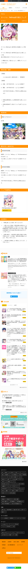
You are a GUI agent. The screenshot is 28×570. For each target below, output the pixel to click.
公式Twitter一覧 (4, 534)
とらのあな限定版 (13, 474)
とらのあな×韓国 (14, 479)
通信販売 (6, 474)
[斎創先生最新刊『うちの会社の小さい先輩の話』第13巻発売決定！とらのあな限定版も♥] (4, 373)
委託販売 (4, 541)
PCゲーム (21, 479)
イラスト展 (10, 477)
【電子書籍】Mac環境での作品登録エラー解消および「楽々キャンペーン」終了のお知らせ (14, 395)
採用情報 (23, 541)
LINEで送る (18, 567)
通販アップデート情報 (10, 490)
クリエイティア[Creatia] (6, 526)
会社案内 (9, 541)
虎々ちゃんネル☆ (20, 532)
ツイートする (11, 567)
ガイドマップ (20, 544)
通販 (9, 0)
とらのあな (2, 0)
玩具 (16, 472)
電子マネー (24, 509)
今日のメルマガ (21, 488)
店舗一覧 (3, 509)
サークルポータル (18, 518)
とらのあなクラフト (5, 524)
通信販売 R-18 (9, 499)
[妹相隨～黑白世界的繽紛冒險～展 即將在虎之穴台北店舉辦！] (4, 316)
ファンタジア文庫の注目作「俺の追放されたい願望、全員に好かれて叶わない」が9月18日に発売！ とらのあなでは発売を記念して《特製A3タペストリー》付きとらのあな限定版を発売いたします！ (16, 331)
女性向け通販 (16, 499)
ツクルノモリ (9, 486)
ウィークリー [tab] (10, 305)
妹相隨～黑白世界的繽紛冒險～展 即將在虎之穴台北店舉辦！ (16, 315)
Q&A (24, 518)
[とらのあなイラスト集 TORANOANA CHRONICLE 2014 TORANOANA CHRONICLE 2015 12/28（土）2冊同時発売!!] (4, 259)
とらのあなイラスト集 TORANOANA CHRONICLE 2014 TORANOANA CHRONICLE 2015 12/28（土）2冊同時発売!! (17, 260)
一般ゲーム (4, 481)
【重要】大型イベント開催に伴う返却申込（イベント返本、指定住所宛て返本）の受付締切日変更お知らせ (14, 407)
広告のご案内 (16, 541)
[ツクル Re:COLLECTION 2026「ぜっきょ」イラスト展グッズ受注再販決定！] (4, 341)
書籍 (6, 472)
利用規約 (4, 544)
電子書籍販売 (12, 501)
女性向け (10, 7)
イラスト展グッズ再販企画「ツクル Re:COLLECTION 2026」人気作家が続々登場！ (16, 322)
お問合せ (4, 548)
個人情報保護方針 (11, 544)
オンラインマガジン (11, 532)
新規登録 (11, 518)
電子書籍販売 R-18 (20, 501)
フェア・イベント (22, 472)
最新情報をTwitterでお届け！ (14, 293)
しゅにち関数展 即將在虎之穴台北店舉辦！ (16, 379)
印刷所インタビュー (19, 490)
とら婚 (18, 0)
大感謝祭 (3, 486)
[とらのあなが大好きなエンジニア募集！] (14, 458)
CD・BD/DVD (11, 472)
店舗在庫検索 (9, 509)
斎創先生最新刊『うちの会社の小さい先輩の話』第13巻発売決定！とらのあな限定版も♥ (16, 373)
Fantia (3, 490)
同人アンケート (16, 486)
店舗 (11, 0)
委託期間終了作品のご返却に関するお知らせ (12, 400)
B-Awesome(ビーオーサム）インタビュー (9, 488)
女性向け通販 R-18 (5, 501)
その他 (19, 474)
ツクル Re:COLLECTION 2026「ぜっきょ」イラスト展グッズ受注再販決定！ (16, 340)
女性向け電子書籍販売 (6, 503)
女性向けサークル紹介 (6, 479)
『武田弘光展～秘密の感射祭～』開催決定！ (16, 366)
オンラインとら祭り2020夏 (19, 483)
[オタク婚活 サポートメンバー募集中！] (14, 445)
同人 (2, 472)
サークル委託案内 (5, 518)
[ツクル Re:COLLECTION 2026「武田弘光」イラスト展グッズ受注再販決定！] (4, 310)
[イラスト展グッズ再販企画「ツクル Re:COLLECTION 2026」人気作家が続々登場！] (4, 323)
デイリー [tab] (4, 305)
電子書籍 (24, 474)
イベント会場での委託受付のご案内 (15, 359)
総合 (3, 7)
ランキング (17, 7)
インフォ (6, 0)
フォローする (14, 296)
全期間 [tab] (15, 305)
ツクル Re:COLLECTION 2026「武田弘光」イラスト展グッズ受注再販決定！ (16, 309)
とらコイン (14, 0)
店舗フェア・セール (17, 477)
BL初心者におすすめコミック (7, 483)
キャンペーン (4, 477)
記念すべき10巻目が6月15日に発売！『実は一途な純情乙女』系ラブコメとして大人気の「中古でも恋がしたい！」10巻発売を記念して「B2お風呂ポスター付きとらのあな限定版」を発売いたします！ (17, 278)
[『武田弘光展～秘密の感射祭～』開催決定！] (4, 367)
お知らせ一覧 (4, 532)
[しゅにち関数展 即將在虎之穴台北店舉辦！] (4, 380)
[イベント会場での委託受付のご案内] (4, 361)
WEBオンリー (21, 0)
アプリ (14, 481)
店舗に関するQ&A (16, 509)
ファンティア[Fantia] (14, 524)
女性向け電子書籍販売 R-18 (16, 503)
